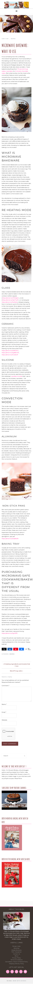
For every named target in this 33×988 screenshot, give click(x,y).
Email (4, 712)
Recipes (13, 38)
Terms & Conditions (16, 960)
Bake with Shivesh (16, 5)
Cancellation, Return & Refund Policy (16, 961)
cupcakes (9, 71)
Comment (6, 685)
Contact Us (16, 954)
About (16, 956)
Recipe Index (16, 946)
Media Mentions (16, 950)
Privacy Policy (16, 958)
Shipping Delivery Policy (16, 963)
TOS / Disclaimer (16, 952)
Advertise (16, 948)
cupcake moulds (16, 376)
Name (4, 704)
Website (4, 720)
